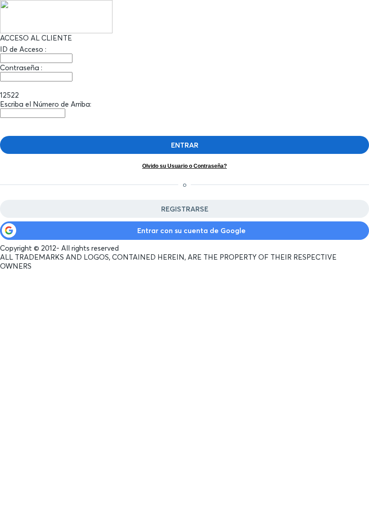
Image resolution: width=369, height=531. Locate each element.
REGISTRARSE (184, 208)
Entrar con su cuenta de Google (191, 230)
